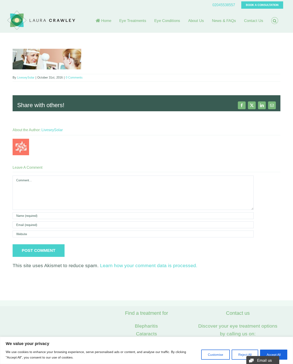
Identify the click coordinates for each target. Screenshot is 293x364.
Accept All (274, 354)
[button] (274, 20)
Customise (215, 354)
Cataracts (146, 333)
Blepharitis (146, 326)
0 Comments (74, 77)
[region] (146, 350)
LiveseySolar (25, 77)
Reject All (245, 354)
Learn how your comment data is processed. (148, 265)
